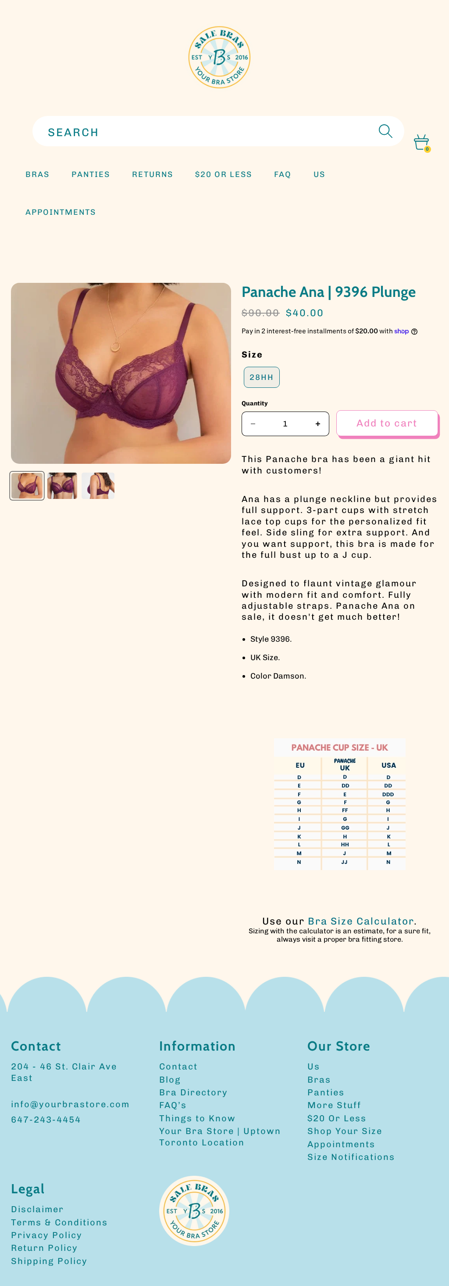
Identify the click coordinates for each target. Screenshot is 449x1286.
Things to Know (197, 1118)
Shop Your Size (344, 1131)
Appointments (341, 1144)
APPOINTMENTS (60, 212)
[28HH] (262, 387)
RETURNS (152, 174)
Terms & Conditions (59, 1222)
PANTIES (90, 174)
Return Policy (44, 1248)
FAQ (283, 174)
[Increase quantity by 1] (318, 424)
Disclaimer (37, 1209)
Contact (178, 1066)
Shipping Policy (49, 1261)
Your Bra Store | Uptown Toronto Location (220, 1136)
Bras (37, 174)
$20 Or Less (337, 1118)
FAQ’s (173, 1105)
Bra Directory (193, 1092)
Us (313, 1066)
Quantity (255, 403)
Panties (326, 1092)
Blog (170, 1079)
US (319, 174)
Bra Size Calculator (361, 921)
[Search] (384, 131)
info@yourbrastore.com (70, 1104)
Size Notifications (351, 1157)
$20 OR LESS (223, 174)
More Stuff (334, 1105)
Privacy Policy (46, 1235)
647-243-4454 (46, 1119)
